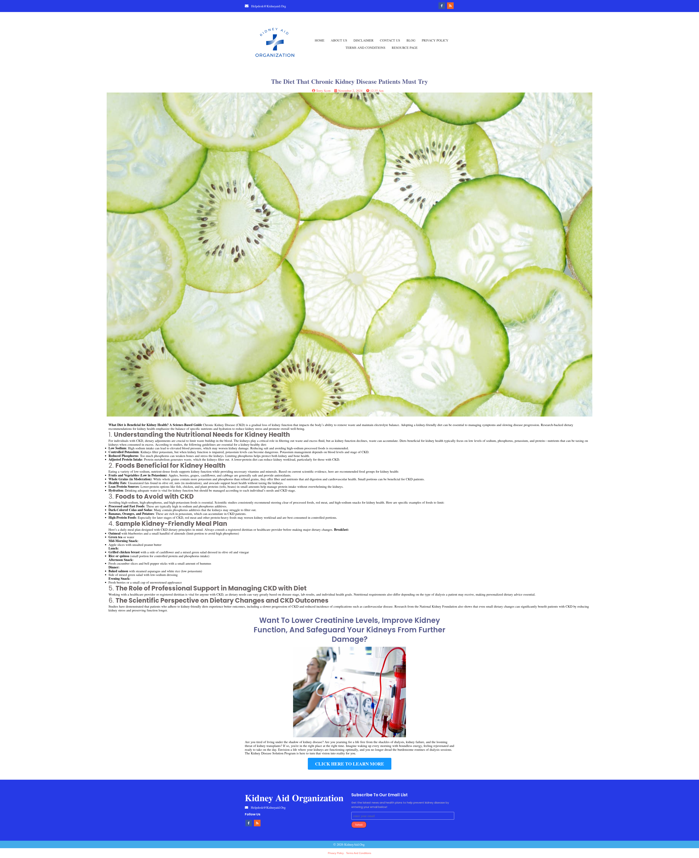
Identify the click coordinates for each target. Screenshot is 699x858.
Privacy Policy (336, 853)
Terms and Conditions (358, 853)
